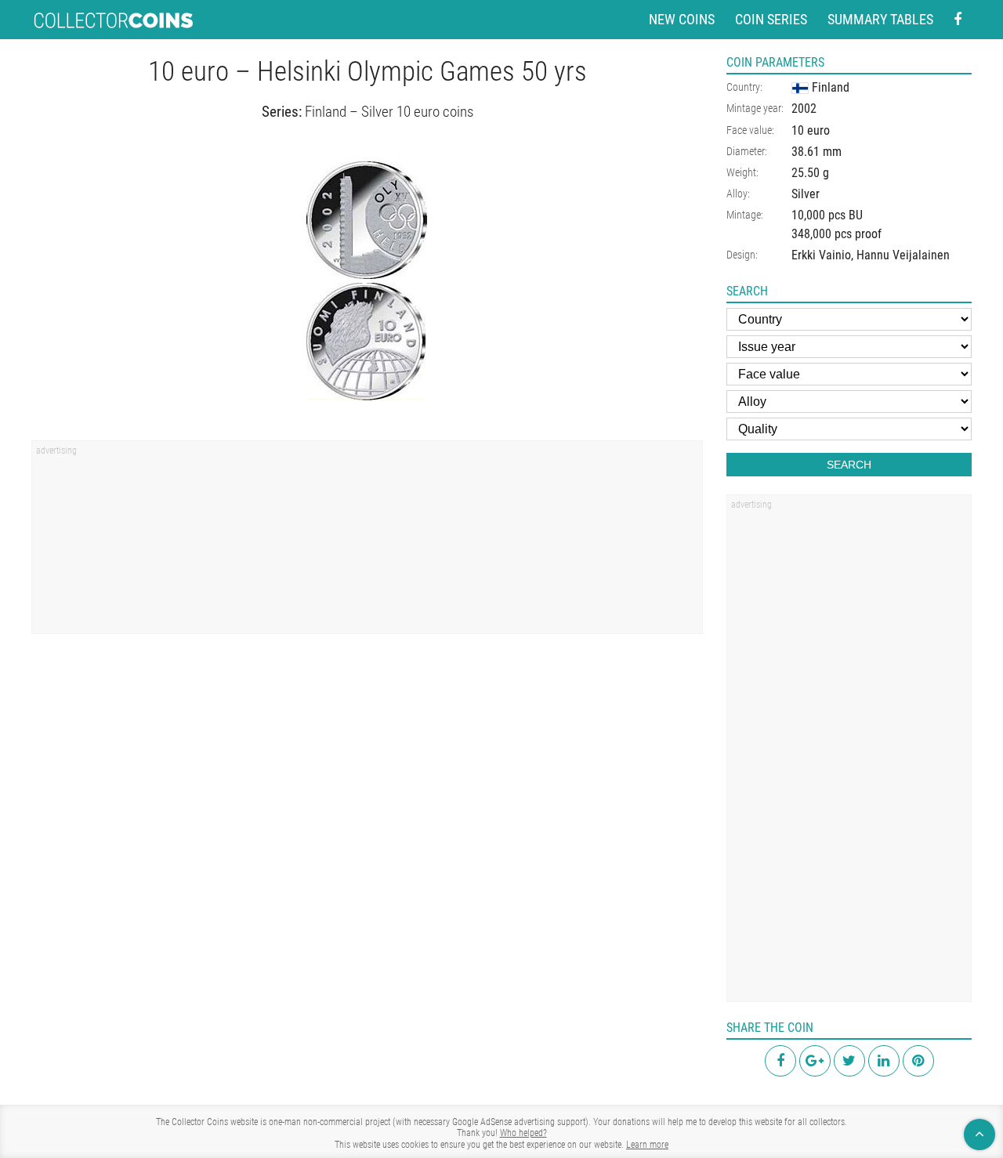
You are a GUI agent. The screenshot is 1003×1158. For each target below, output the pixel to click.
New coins (682, 19)
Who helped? (523, 1132)
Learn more (647, 1144)
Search (849, 464)
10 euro (810, 130)
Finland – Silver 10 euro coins (389, 112)
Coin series (771, 19)
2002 (804, 108)
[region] (367, 542)
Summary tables (880, 19)
